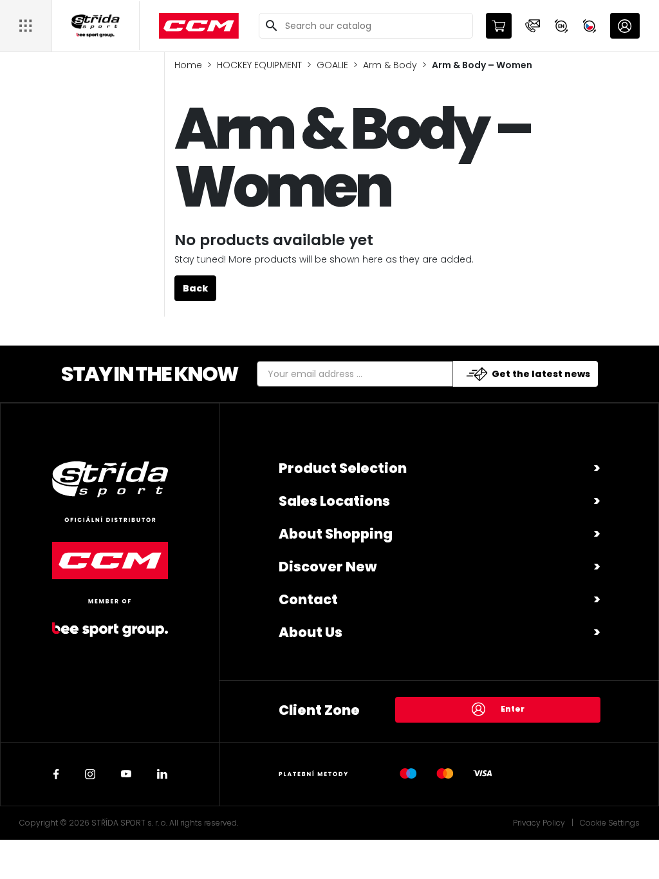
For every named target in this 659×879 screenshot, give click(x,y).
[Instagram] (90, 774)
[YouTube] (126, 774)
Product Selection (343, 468)
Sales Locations (334, 501)
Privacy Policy (539, 823)
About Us (310, 632)
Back (195, 288)
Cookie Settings (610, 823)
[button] (533, 25)
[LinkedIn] (162, 774)
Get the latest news (541, 373)
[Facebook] (56, 774)
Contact (308, 599)
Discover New (328, 566)
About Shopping (336, 534)
